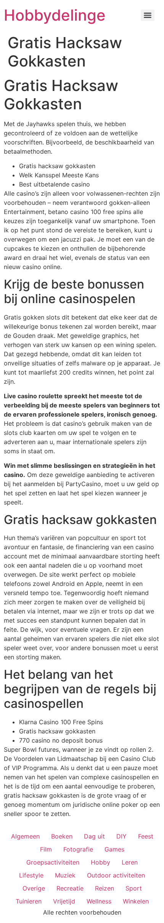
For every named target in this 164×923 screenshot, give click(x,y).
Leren (130, 862)
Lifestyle (31, 875)
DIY (121, 836)
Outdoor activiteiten (116, 875)
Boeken (61, 836)
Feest (145, 836)
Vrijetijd (64, 901)
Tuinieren (29, 901)
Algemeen (25, 836)
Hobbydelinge (55, 15)
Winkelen (136, 901)
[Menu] (147, 15)
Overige (34, 888)
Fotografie (78, 849)
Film (46, 849)
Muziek (65, 875)
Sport (133, 888)
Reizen (104, 888)
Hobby (100, 862)
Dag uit (94, 836)
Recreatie (70, 888)
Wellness (99, 901)
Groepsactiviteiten (52, 862)
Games (114, 849)
